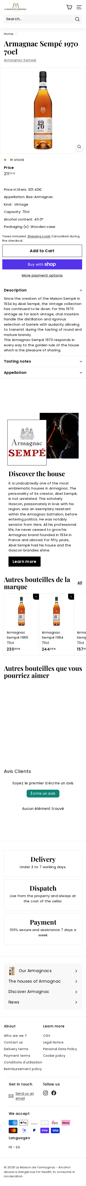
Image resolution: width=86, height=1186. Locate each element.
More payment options (42, 275)
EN (18, 1147)
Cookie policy (54, 1055)
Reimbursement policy (23, 1069)
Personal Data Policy (60, 1049)
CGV (46, 1035)
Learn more (24, 561)
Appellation (15, 372)
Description (15, 290)
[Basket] (69, 7)
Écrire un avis (43, 793)
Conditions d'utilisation (23, 1062)
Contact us (13, 1042)
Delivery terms (16, 1049)
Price (9, 167)
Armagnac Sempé (20, 60)
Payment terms (17, 1055)
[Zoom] (79, 147)
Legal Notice (53, 1042)
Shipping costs (39, 236)
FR (10, 1147)
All (80, 582)
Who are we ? (15, 1035)
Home (9, 34)
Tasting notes (17, 361)
